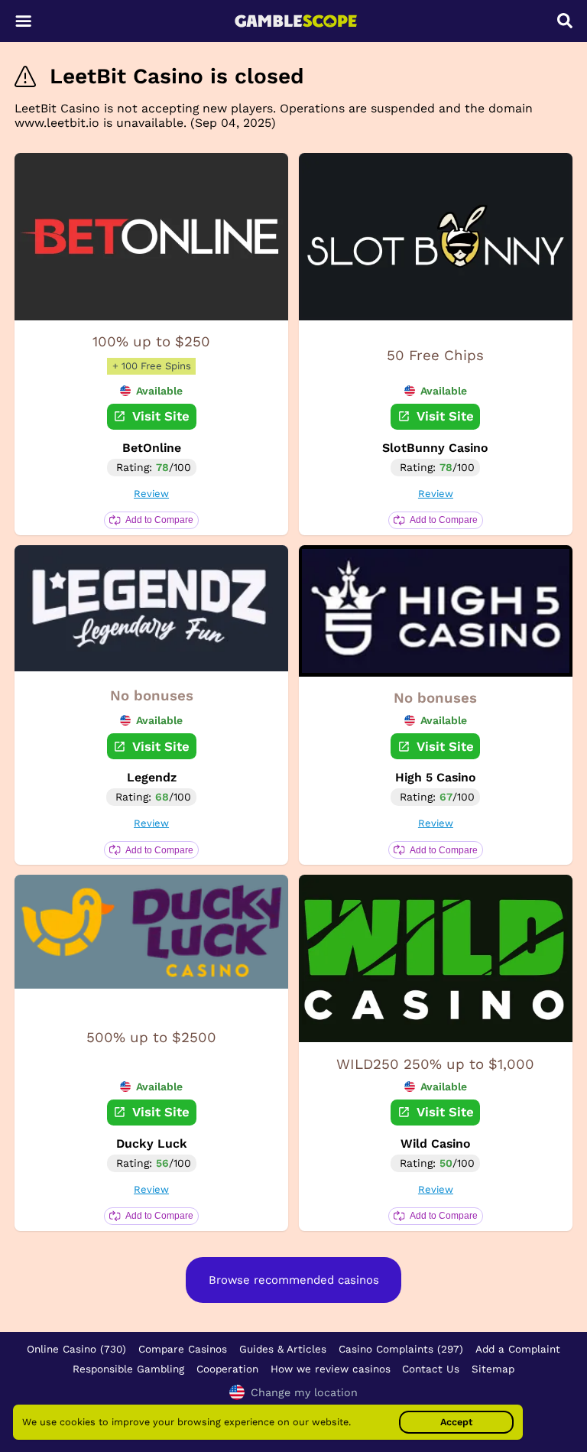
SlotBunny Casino (435, 447)
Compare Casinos (182, 1349)
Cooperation (227, 1369)
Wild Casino (436, 1143)
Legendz (152, 777)
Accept (456, 1422)
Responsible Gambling (128, 1369)
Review (151, 493)
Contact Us (430, 1369)
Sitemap (493, 1369)
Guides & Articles (282, 1349)
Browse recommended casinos (294, 1280)
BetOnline (151, 447)
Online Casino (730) (76, 1349)
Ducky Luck (151, 1143)
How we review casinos (331, 1369)
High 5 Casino (435, 777)
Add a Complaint (517, 1349)
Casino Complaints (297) (401, 1349)
